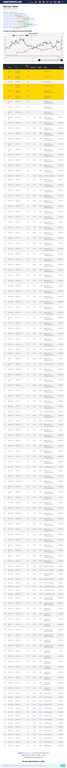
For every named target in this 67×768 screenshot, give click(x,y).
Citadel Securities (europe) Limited (10, 20)
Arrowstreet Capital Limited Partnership (12, 24)
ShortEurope (12, 2)
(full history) (24, 13)
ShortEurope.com (26, 753)
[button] (62, 2)
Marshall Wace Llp (7, 27)
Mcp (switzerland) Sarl (8, 21)
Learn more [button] (42, 765)
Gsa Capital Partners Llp (8, 16)
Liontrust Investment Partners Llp (10, 23)
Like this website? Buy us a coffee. (33, 761)
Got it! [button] (62, 765)
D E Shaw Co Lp (6, 15)
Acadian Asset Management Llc (10, 26)
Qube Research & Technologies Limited (11, 18)
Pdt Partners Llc (6, 13)
